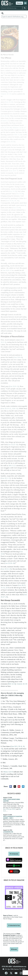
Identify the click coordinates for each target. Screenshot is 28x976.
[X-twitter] (11, 973)
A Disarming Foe (8, 832)
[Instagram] (21, 973)
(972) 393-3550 (7, 966)
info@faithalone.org (19, 966)
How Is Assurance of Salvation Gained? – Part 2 (12, 817)
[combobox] (11, 8)
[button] (25, 3)
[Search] (25, 8)
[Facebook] (6, 973)
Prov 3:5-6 (6, 809)
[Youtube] (16, 973)
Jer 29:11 (12, 809)
